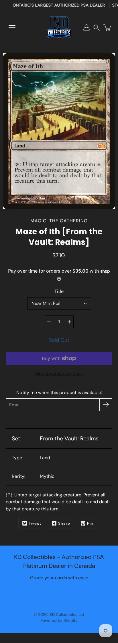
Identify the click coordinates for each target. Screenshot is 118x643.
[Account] (86, 27)
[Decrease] (49, 321)
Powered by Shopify (59, 620)
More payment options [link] (59, 374)
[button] (96, 27)
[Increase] (69, 321)
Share (64, 523)
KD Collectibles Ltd (67, 614)
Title (59, 291)
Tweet (35, 523)
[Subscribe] (105, 404)
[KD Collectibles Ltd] (59, 27)
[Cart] (107, 27)
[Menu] (12, 28)
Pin (90, 523)
